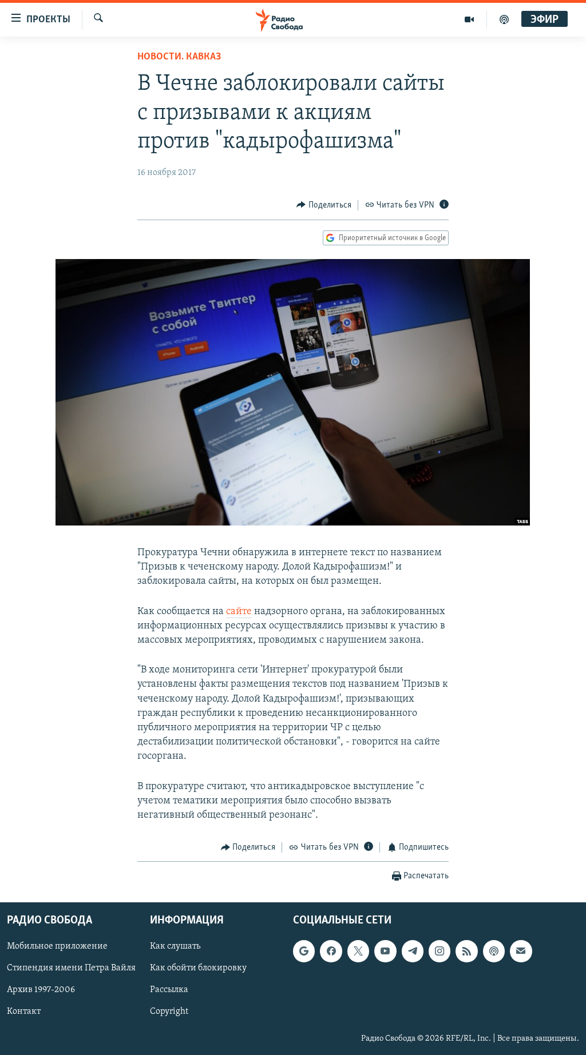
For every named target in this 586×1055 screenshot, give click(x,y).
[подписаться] (521, 951)
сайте (239, 612)
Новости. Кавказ (179, 57)
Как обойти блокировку (198, 968)
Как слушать (175, 946)
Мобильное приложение (57, 946)
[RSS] (466, 951)
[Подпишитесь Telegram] (412, 951)
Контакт (24, 1011)
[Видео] (469, 19)
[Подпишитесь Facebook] (331, 951)
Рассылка (169, 989)
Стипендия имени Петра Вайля (71, 968)
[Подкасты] (494, 951)
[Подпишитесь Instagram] (439, 951)
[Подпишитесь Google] (304, 951)
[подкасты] (504, 19)
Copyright (169, 1011)
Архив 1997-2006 (41, 989)
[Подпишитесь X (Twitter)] (358, 951)
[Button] (323, 205)
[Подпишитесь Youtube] (385, 951)
